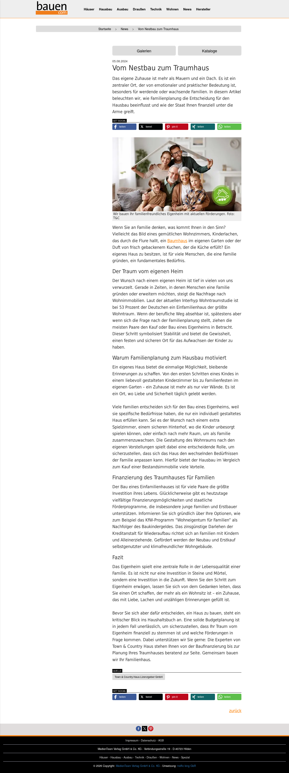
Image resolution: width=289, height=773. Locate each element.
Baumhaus (177, 240)
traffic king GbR (186, 766)
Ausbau (122, 9)
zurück (235, 710)
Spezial (185, 757)
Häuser (89, 9)
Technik (156, 9)
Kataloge (209, 50)
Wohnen (172, 9)
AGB (161, 740)
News (187, 9)
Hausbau (105, 9)
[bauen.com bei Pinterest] (150, 728)
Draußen (139, 9)
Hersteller (203, 9)
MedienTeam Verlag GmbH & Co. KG (138, 766)
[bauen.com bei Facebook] (138, 728)
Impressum (131, 740)
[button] (124, 127)
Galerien (144, 50)
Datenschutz (148, 740)
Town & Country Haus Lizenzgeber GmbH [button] (139, 676)
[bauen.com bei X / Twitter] (144, 728)
